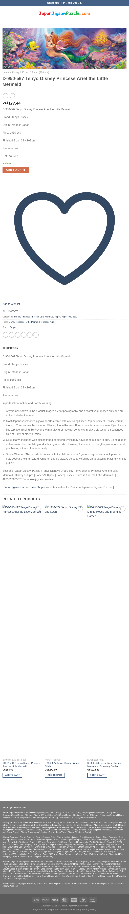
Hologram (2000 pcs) (66, 847)
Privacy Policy (88, 909)
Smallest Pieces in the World (22, 839)
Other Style (53, 839)
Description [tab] (10, 348)
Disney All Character (63, 864)
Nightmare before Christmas (78, 871)
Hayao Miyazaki (82, 866)
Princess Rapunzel (88, 874)
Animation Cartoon (108, 815)
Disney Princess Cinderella (21, 830)
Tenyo (12, 327)
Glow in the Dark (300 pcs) (60, 849)
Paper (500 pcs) (50, 854)
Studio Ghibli (78, 876)
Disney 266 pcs (82, 812)
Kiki (103, 866)
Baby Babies (90, 861)
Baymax (101, 861)
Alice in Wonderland (34, 861)
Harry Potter (67, 866)
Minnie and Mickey (116, 869)
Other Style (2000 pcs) (88, 847)
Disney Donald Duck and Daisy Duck (27, 825)
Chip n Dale (24, 864)
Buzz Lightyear (10, 864)
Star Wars (66, 876)
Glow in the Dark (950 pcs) (25, 856)
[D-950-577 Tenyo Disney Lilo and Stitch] (64, 631)
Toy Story (101, 876)
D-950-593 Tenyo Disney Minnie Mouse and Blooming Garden (104, 765)
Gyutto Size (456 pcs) (56, 852)
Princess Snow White (108, 874)
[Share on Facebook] (11, 335)
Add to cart (16, 169)
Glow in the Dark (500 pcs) (104, 852)
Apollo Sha (42, 883)
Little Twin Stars (62, 869)
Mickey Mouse (99, 869)
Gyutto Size (78, 837)
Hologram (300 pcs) (82, 849)
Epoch (60, 883)
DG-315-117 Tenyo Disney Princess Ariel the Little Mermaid (21, 765)
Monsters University (26, 871)
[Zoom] (7, 65)
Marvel (27, 817)
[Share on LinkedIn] (36, 335)
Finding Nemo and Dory (26, 866)
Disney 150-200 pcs (64, 812)
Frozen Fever (44, 866)
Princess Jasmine (50, 874)
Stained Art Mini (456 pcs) (79, 852)
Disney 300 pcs (97, 812)
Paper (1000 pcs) (38, 842)
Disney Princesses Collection (34, 832)
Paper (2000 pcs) (107, 847)
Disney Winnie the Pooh (79, 832)
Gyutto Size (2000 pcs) (45, 847)
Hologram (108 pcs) (43, 844)
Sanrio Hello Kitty (68, 817)
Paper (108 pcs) (60, 844)
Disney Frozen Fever (54, 825)
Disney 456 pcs (10, 815)
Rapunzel (7, 876)
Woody (23, 878)
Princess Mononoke (69, 874)
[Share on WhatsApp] (5, 335)
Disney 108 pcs (46, 812)
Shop (39, 487)
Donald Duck (115, 864)
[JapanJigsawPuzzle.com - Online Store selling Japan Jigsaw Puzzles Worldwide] (64, 13)
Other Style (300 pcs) (102, 849)
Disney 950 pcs (20, 72)
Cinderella (36, 864)
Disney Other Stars (82, 864)
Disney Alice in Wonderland (65, 822)
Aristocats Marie (70, 861)
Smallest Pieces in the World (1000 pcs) (87, 842)
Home (6, 72)
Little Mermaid (33, 322)
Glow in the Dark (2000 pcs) (20, 847)
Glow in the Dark (64, 837)
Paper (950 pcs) (40, 72)
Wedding (122, 876)
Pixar (10, 874)
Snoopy (30, 876)
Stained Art (42, 839)
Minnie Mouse (9, 871)
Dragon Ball (8, 866)
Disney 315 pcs (113, 812)
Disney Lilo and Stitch (76, 825)
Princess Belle (34, 874)
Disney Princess (17, 322)
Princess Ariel (47, 322)
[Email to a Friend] (24, 335)
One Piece (37, 817)
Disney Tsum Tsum (57, 832)
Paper (57, 316)
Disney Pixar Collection (38, 827)
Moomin (40, 871)
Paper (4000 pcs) (37, 852)
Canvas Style (49, 837)
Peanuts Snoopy (50, 817)
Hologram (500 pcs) (12, 854)
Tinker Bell (90, 876)
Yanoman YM (71, 883)
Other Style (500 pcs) (31, 854)
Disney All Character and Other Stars (96, 822)
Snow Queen (42, 876)
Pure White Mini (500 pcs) (95, 854)
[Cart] (123, 13)
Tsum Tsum (111, 876)
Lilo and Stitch (32, 869)
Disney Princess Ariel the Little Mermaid (33, 316)
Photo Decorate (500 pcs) (70, 854)
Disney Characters (42, 822)
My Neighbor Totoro (54, 871)
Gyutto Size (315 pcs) (17, 852)
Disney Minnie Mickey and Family (102, 825)
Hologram (89, 837)
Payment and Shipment (45, 909)
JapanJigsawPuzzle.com (19, 487)
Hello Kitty (95, 866)
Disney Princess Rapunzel (84, 830)
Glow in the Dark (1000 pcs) (96, 839)
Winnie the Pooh (11, 878)
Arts (81, 861)
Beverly (52, 883)
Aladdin (20, 861)
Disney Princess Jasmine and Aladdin (53, 830)
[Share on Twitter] (17, 335)
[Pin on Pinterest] (30, 335)
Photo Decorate (110, 837)
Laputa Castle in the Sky (14, 869)
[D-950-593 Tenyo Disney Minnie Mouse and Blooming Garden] (106, 631)
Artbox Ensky (30, 883)
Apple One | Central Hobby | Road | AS (95, 883)
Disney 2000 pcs (73, 815)
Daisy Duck (47, 864)
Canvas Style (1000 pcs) (71, 839)
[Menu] (5, 13)
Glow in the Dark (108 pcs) (20, 844)
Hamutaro (56, 866)
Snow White (54, 876)
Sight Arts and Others (86, 817)
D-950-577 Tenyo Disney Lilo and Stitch (62, 765)
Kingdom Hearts (114, 866)
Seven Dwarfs (19, 876)
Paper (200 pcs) (76, 844)
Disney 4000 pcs (90, 815)
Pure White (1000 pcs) (57, 842)
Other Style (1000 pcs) (18, 842)
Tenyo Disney (31, 812)
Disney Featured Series (30, 837)
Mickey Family (85, 869)
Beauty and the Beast (116, 861)
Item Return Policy (69, 909)
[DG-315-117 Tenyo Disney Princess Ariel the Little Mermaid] (22, 631)
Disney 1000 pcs (57, 815)
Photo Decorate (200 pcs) (97, 844)
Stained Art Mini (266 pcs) (34, 849)
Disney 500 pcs (25, 815)
